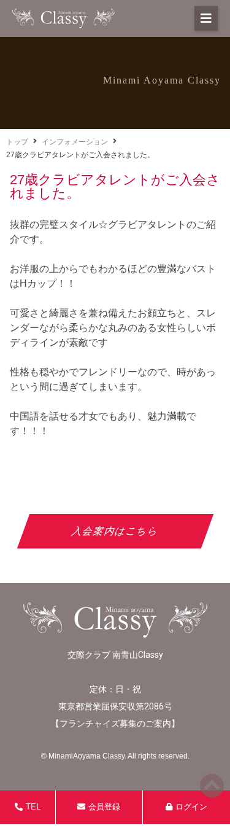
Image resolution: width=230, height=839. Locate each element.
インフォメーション (75, 142)
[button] (206, 18)
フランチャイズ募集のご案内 (115, 723)
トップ (17, 142)
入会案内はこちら (115, 531)
